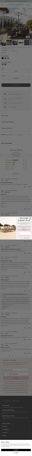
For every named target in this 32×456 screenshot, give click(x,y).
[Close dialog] (30, 218)
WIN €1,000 (24, 229)
